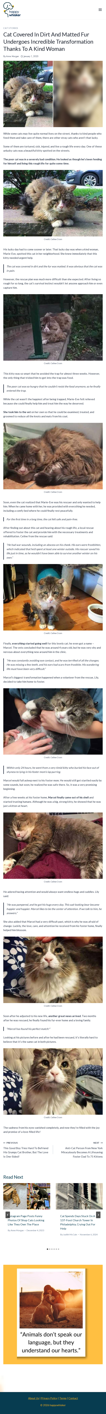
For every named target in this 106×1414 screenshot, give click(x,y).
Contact (73, 1398)
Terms (63, 1398)
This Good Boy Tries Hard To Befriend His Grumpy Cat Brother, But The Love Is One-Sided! (25, 1150)
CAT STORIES (10, 28)
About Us (33, 1398)
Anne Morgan (12, 56)
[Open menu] (100, 9)
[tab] (47, 1249)
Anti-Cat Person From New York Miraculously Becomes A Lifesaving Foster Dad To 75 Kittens (82, 1150)
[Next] (98, 1215)
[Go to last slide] (8, 1215)
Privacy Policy (49, 1398)
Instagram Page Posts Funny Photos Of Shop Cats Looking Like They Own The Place (26, 1220)
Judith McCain (70, 1234)
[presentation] (26, 1196)
